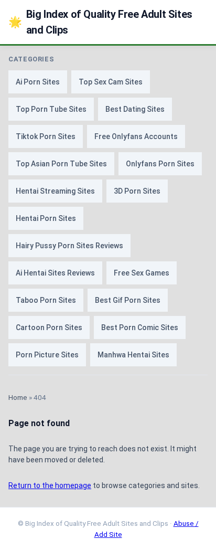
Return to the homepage (49, 485)
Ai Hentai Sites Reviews (55, 273)
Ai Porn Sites (38, 82)
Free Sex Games (141, 273)
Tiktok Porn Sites (45, 136)
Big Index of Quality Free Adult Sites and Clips (100, 22)
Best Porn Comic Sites (139, 327)
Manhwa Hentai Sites (133, 355)
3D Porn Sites (137, 191)
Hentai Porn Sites (46, 218)
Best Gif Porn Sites (127, 300)
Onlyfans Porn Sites (160, 164)
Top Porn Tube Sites (51, 109)
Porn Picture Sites (47, 355)
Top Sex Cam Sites (111, 82)
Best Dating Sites (135, 109)
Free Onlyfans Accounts (136, 136)
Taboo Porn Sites (46, 300)
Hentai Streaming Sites (55, 191)
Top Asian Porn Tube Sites (61, 164)
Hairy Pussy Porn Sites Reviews (69, 245)
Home (17, 397)
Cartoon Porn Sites (49, 327)
